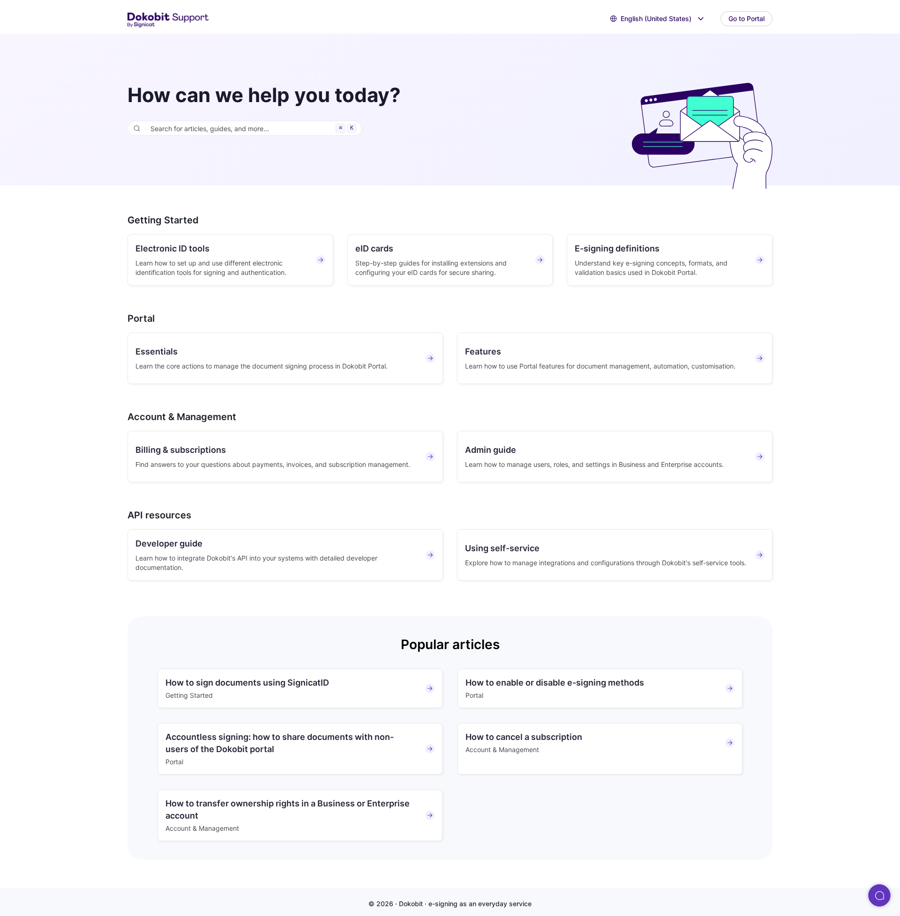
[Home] (168, 19)
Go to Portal (746, 18)
